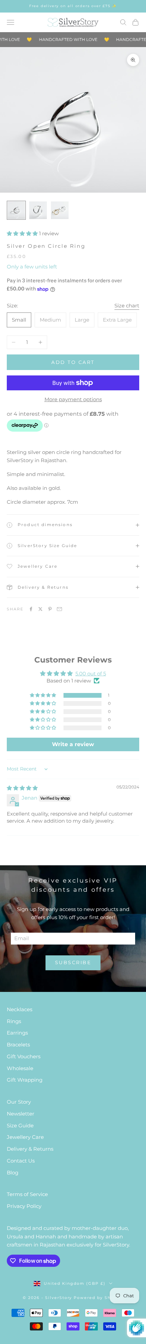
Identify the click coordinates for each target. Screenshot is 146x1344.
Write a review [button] (73, 744)
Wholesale (20, 1068)
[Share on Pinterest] (50, 609)
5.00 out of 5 (90, 673)
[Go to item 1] (16, 210)
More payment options (73, 399)
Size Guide (20, 1125)
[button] (23, 233)
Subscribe (73, 962)
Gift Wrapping (24, 1080)
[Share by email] (59, 609)
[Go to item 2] (38, 210)
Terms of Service (27, 1194)
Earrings (17, 1032)
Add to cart (73, 362)
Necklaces (19, 1009)
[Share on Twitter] (40, 609)
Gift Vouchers (23, 1056)
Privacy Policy (24, 1206)
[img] (22, 788)
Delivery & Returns (30, 1149)
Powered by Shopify (98, 1297)
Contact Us (21, 1160)
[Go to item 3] (59, 210)
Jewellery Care (25, 1137)
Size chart (126, 305)
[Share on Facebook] (31, 609)
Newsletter (20, 1113)
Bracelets (18, 1044)
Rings (14, 1021)
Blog (12, 1172)
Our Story (19, 1102)
